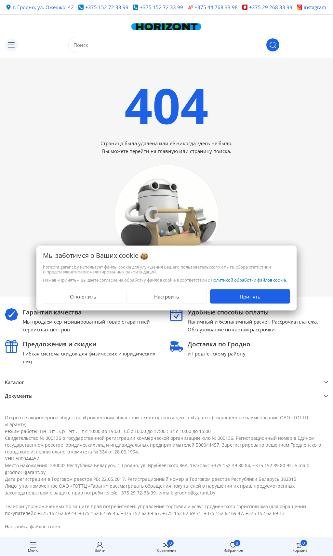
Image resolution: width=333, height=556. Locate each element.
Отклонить (83, 296)
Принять (250, 296)
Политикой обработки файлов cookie (248, 280)
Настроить (166, 296)
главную (168, 151)
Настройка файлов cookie (33, 526)
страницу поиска (210, 151)
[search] (272, 44)
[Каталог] (11, 44)
